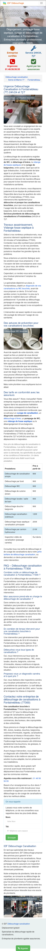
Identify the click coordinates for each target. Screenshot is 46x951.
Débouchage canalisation (18, 923)
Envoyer (12, 837)
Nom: (8, 817)
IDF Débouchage (15, 3)
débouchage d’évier (12, 418)
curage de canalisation (27, 412)
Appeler (24, 948)
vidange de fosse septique (19, 421)
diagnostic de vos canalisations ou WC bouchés (22, 287)
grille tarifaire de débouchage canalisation (23, 553)
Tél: (7, 826)
